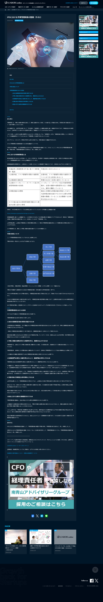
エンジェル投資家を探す (38, 7)
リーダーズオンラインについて (49, 586)
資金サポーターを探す (23, 7)
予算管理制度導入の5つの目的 (17, 90)
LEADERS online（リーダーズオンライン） (18, 445)
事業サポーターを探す (52, 7)
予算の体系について (14, 86)
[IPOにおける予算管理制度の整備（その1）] (41, 516)
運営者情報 (60, 586)
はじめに (12, 79)
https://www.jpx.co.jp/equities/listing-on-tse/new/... (21, 213)
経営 (6, 530)
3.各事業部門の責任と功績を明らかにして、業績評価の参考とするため (29, 98)
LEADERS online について (72, 3)
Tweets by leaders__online (86, 41)
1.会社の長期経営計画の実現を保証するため (22, 93)
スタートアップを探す (10, 7)
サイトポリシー (69, 586)
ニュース (75, 7)
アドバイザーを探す (65, 7)
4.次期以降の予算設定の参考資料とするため (22, 101)
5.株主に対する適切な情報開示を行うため (22, 104)
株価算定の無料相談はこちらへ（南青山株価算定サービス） (22, 453)
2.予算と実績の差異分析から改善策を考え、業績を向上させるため (28, 96)
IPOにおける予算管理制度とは (17, 83)
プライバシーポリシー (79, 586)
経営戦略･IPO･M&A (19, 20)
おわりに (12, 109)
